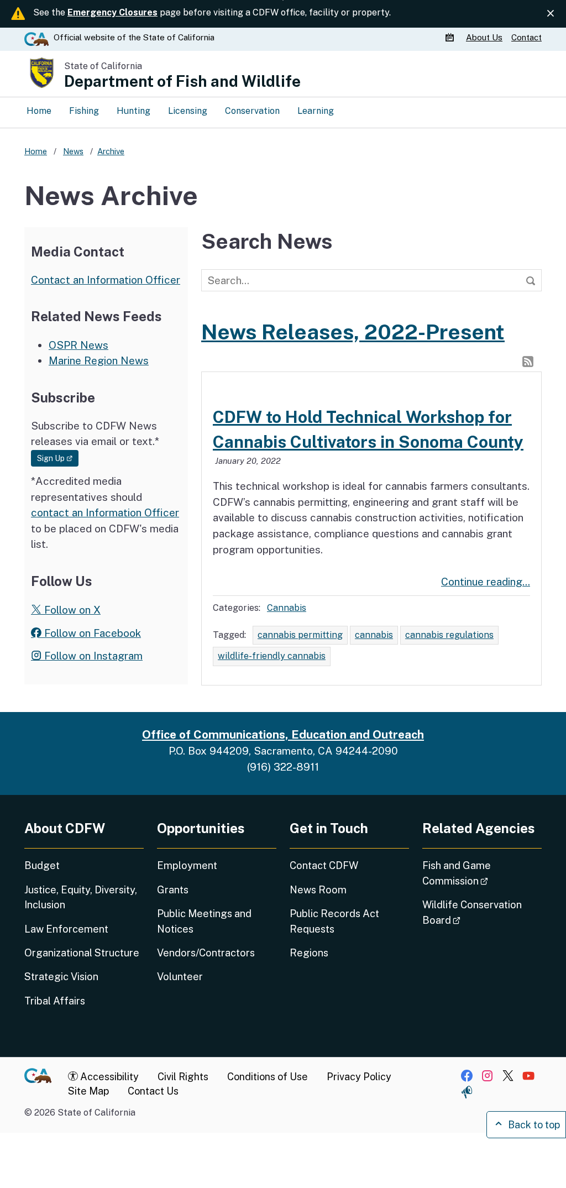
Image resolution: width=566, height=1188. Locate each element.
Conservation (252, 111)
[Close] (550, 13)
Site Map (88, 1091)
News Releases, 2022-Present (353, 332)
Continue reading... (485, 581)
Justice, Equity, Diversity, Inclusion (80, 897)
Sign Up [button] (57, 458)
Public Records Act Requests (334, 921)
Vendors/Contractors (206, 953)
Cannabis (286, 608)
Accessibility (108, 1076)
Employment (187, 865)
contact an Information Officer (105, 512)
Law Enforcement (66, 929)
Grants (172, 890)
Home (39, 111)
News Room (318, 890)
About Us (484, 37)
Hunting (133, 111)
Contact (526, 37)
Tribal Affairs (54, 1001)
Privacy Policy (359, 1076)
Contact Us (153, 1091)
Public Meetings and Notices (204, 921)
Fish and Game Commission (482, 873)
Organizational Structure (81, 953)
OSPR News (78, 345)
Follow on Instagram (92, 656)
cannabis (374, 635)
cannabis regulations (449, 635)
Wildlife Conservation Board (472, 912)
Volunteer (180, 976)
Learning (315, 111)
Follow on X (71, 610)
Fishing (84, 111)
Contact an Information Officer (105, 280)
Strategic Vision (61, 976)
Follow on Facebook (91, 633)
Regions (309, 953)
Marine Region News (99, 360)
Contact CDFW (324, 865)
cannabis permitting (300, 635)
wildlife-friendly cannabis (272, 656)
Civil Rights (183, 1076)
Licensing (187, 111)
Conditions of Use (267, 1076)
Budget (42, 865)
